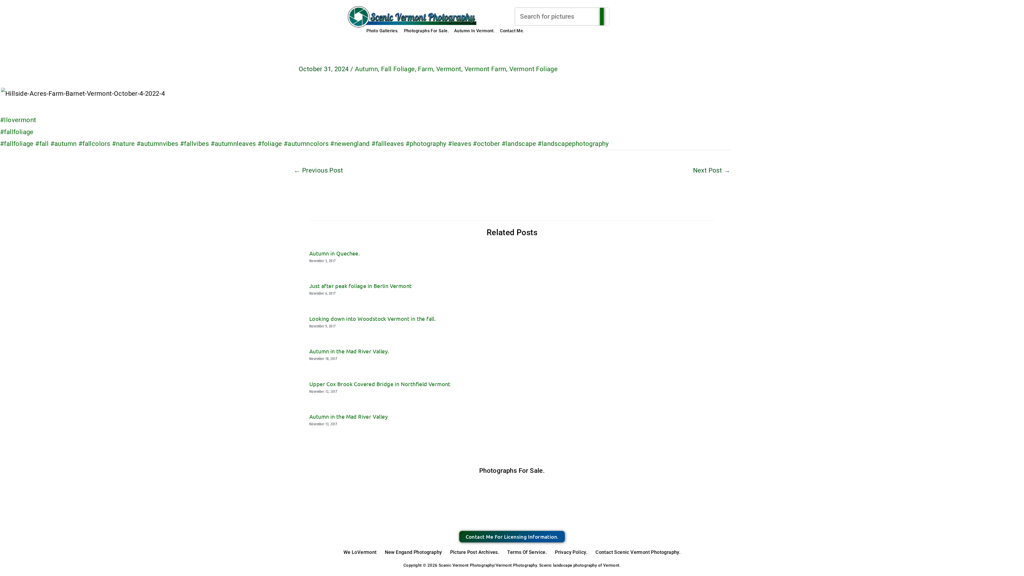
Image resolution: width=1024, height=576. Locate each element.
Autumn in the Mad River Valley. (349, 351)
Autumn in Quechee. (334, 253)
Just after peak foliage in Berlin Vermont (360, 285)
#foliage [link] (270, 143)
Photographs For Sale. (426, 30)
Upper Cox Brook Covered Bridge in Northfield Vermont (379, 384)
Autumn (366, 69)
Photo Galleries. (382, 30)
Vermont (448, 69)
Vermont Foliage (533, 69)
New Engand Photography (413, 552)
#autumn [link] (63, 143)
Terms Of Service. (527, 552)
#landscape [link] (519, 143)
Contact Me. (512, 30)
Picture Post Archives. (474, 552)
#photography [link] (426, 143)
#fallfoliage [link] (17, 132)
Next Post (711, 170)
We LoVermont (360, 552)
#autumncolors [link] (306, 143)
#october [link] (486, 143)
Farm (425, 69)
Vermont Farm (485, 69)
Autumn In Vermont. (474, 30)
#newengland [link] (350, 143)
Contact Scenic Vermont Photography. (638, 552)
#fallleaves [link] (387, 143)
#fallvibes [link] (194, 143)
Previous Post (318, 170)
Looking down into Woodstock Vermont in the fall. (372, 318)
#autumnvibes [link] (157, 143)
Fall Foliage (398, 69)
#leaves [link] (459, 143)
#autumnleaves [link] (233, 143)
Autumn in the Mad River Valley (348, 416)
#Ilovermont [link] (18, 120)
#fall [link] (42, 143)
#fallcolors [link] (94, 143)
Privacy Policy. (571, 552)
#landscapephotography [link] (573, 143)
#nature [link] (123, 143)
